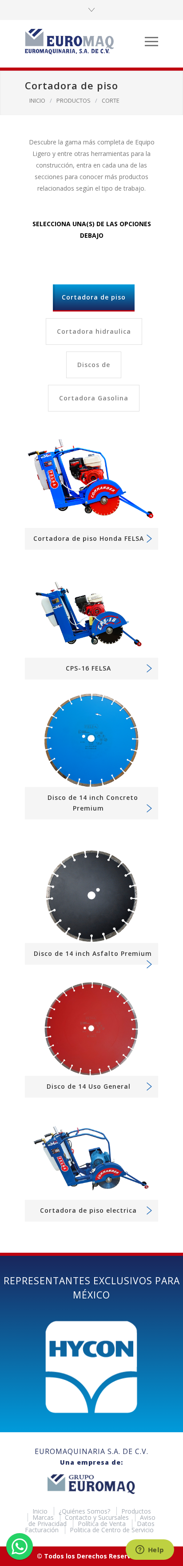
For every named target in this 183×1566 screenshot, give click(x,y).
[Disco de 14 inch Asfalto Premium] (91, 895)
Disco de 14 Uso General (89, 1086)
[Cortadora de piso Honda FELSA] (91, 481)
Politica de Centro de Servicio (112, 1530)
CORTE (110, 100)
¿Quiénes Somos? (85, 1511)
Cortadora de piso (94, 297)
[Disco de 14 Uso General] (91, 1029)
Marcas (44, 1517)
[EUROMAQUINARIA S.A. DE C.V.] (85, 41)
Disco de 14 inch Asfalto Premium (93, 953)
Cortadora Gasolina (93, 398)
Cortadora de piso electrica (88, 1210)
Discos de (93, 364)
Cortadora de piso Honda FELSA (88, 538)
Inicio (40, 1511)
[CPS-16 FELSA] (91, 610)
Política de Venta (102, 1523)
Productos (136, 1511)
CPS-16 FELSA (88, 668)
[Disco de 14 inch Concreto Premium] (91, 740)
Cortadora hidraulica (94, 331)
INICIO (37, 100)
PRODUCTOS (73, 100)
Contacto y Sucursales (98, 1517)
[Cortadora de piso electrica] (91, 1155)
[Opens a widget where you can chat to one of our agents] (149, 1550)
